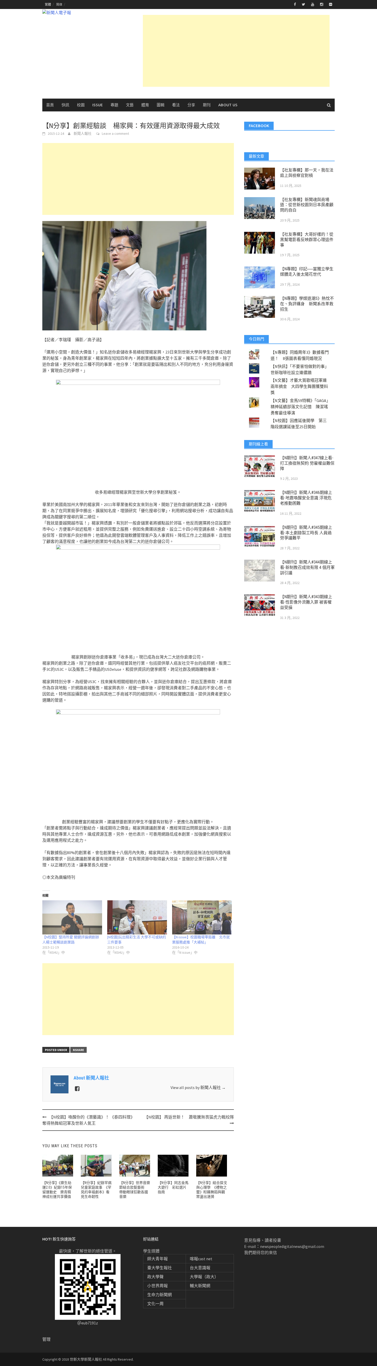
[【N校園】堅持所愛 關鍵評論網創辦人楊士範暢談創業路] (72, 917)
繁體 (48, 4)
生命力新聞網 (159, 1294)
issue (97, 105)
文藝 (130, 105)
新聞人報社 (83, 133)
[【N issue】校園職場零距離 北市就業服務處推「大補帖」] (202, 917)
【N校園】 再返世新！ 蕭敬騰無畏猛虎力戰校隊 (189, 1117)
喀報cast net (201, 1258)
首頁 (50, 105)
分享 (191, 105)
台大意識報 (200, 1267)
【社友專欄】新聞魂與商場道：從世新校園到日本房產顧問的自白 (306, 205)
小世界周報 (157, 1285)
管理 (46, 1339)
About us (227, 105)
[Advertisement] (236, 51)
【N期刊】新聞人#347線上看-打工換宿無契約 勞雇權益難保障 (307, 463)
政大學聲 (155, 1276)
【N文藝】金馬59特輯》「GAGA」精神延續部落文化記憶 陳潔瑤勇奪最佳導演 (299, 406)
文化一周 (155, 1303)
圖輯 (160, 105)
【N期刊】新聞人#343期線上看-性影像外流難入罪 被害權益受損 (306, 602)
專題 (114, 105)
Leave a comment (115, 133)
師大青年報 (157, 1258)
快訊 (65, 105)
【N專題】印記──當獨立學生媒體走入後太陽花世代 (306, 271)
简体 (59, 4)
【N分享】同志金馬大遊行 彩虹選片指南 (173, 1187)
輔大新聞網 (200, 1285)
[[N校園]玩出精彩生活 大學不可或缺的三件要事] (137, 917)
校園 (81, 105)
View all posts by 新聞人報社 (198, 1087)
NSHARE (78, 1050)
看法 (176, 105)
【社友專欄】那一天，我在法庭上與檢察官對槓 (306, 173)
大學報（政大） (204, 1276)
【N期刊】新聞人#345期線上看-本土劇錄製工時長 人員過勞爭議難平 (306, 533)
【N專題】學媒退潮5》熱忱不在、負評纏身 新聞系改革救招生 (307, 304)
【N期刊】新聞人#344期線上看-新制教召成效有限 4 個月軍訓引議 (307, 567)
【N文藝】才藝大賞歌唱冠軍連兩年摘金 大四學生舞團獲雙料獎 (299, 386)
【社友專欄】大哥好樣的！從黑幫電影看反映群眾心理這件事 (306, 239)
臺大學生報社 (159, 1267)
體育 (145, 105)
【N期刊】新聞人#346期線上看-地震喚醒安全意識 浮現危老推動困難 (306, 498)
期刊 (207, 105)
